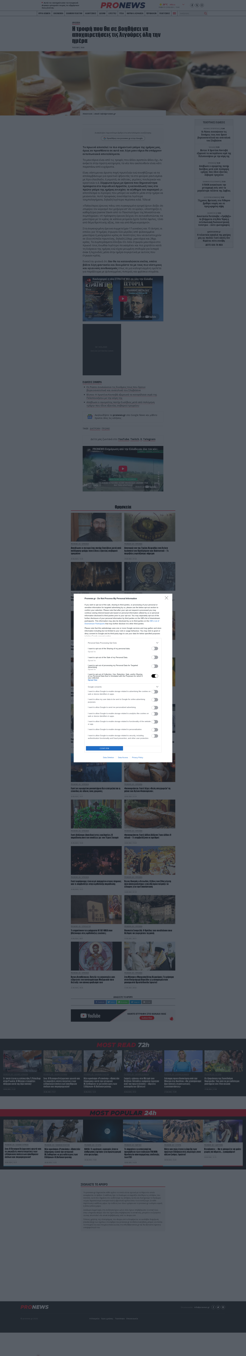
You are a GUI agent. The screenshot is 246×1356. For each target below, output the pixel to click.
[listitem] (123, 642)
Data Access (123, 757)
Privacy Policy (137, 757)
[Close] (167, 598)
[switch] (154, 648)
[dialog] (123, 678)
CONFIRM (104, 748)
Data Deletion (108, 757)
